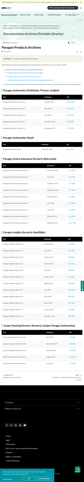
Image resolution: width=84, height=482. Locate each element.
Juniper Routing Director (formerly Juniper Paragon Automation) (30, 80)
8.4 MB (72, 344)
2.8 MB (71, 197)
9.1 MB (72, 337)
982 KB (71, 296)
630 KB (71, 270)
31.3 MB (70, 108)
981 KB (71, 316)
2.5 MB (71, 216)
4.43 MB (70, 149)
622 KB (71, 283)
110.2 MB (70, 102)
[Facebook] (7, 425)
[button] (77, 470)
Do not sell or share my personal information (22, 448)
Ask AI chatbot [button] (23, 2)
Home (5, 26)
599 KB (71, 309)
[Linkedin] (20, 425)
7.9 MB (72, 363)
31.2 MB (70, 115)
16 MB (71, 244)
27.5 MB (70, 128)
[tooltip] (68, 43)
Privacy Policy (7, 479)
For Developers (72, 15)
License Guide (25, 15)
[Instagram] (16, 425)
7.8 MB (72, 350)
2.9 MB (71, 203)
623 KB (71, 264)
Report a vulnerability (13, 457)
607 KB (71, 251)
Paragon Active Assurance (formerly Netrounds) (24, 76)
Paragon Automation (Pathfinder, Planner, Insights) (25, 73)
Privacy (8, 436)
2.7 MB (71, 183)
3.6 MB (71, 177)
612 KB (71, 277)
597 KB (71, 303)
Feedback (9, 452)
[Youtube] (25, 425)
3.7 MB (71, 170)
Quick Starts (39, 15)
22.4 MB (72, 223)
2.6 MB (71, 210)
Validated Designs (54, 15)
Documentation (9, 14)
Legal (7, 440)
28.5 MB (70, 122)
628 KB (71, 257)
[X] (11, 425)
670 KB (71, 290)
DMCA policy (10, 444)
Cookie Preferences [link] (13, 461)
